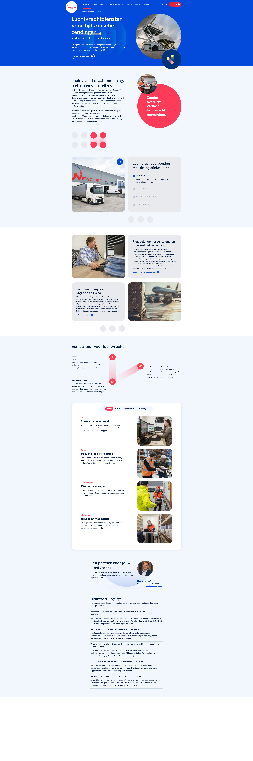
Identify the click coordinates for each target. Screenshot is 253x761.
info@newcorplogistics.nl (154, 586)
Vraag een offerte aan (82, 56)
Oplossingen (90, 11)
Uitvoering (142, 409)
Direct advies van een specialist (144, 272)
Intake (109, 409)
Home (84, 11)
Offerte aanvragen (83, 315)
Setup (117, 409)
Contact (174, 4)
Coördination (129, 409)
